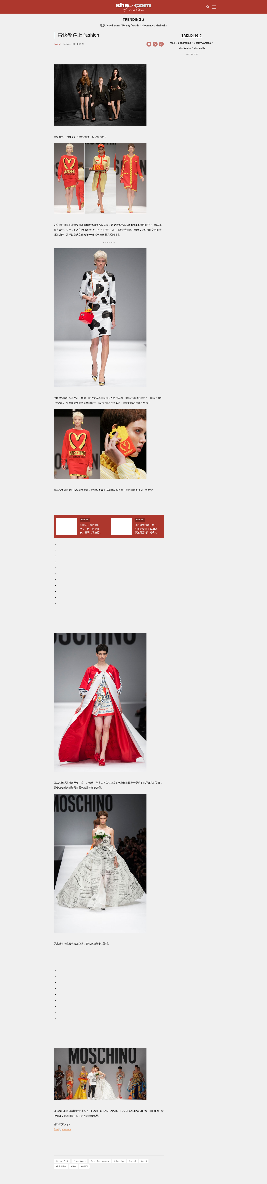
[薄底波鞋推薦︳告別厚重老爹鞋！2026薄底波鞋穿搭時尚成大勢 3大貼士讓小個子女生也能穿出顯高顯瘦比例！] (121, 526)
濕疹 (102, 25)
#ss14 (144, 1161)
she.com (66, 1129)
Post (56, 1129)
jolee (68, 44)
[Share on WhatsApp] (155, 44)
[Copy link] (161, 44)
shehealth (161, 25)
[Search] (207, 7)
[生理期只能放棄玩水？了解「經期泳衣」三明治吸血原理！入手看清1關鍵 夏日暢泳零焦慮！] (66, 526)
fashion (57, 44)
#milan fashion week (100, 1161)
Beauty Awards (130, 25)
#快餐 (73, 1166)
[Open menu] (214, 6)
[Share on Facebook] (148, 44)
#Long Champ (79, 1161)
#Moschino (119, 1161)
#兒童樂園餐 (61, 1166)
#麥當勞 (84, 1166)
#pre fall (132, 1161)
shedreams (113, 25)
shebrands (148, 25)
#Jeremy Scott (62, 1161)
